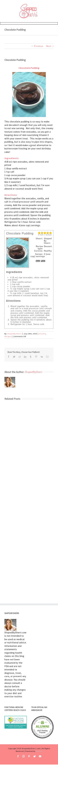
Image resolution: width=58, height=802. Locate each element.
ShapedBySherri (14, 334)
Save (38, 261)
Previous (38, 46)
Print (43, 261)
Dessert (42, 334)
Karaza (39, 751)
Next (48, 46)
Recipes (7, 336)
